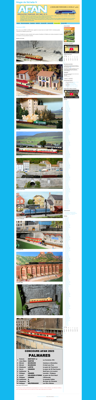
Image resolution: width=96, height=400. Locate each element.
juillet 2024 (67, 124)
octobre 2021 (67, 272)
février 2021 (67, 279)
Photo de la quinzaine (25, 23)
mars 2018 (67, 314)
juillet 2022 (67, 263)
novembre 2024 (68, 121)
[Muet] (76, 52)
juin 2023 (67, 252)
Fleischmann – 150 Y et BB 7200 (70, 214)
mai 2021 (67, 276)
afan (66, 83)
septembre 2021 (68, 273)
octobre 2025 (67, 110)
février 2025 (67, 118)
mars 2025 (67, 117)
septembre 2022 (68, 261)
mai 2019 (67, 300)
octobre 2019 (67, 295)
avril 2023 (67, 254)
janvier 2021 (67, 280)
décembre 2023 (68, 247)
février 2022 (67, 268)
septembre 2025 (68, 111)
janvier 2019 (67, 304)
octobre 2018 (67, 307)
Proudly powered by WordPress (41, 396)
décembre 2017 (68, 200)
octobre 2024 (67, 122)
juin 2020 (67, 287)
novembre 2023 (68, 248)
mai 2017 (67, 206)
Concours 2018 (50, 23)
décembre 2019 (68, 293)
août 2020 (67, 285)
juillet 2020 (67, 286)
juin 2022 (67, 264)
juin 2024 (67, 125)
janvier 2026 (67, 107)
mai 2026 (67, 103)
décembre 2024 (68, 120)
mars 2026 (67, 105)
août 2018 (67, 309)
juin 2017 (67, 205)
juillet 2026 (67, 101)
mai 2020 (67, 288)
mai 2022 (67, 265)
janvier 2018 (67, 316)
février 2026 (67, 106)
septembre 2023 (68, 250)
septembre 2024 (68, 123)
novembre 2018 (68, 306)
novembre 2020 (68, 282)
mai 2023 (67, 253)
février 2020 (67, 291)
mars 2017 (67, 208)
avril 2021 (67, 277)
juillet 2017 (67, 204)
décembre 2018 (68, 305)
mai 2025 (67, 115)
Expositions (32, 23)
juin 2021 (67, 275)
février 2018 (67, 315)
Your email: (65, 75)
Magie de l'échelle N (26, 2)
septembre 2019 (68, 296)
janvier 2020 (67, 292)
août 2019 (67, 297)
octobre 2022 (67, 260)
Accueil (18, 23)
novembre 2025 (68, 109)
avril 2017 (67, 207)
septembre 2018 (68, 308)
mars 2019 (67, 302)
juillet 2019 (67, 298)
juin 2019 (67, 299)
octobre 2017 (67, 202)
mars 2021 (67, 278)
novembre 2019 (68, 294)
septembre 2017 (68, 203)
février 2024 (67, 245)
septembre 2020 (68, 284)
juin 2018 (67, 311)
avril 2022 (67, 266)
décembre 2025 (68, 108)
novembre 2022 (68, 259)
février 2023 (67, 256)
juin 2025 (67, 114)
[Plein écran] (77, 52)
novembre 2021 (68, 271)
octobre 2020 (67, 283)
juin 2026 (67, 102)
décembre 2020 (68, 281)
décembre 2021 (68, 270)
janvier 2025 (67, 119)
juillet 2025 (67, 113)
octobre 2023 (67, 249)
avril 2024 (67, 127)
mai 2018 (67, 312)
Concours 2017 (43, 23)
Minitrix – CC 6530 (75, 82)
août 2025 (67, 112)
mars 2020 (67, 290)
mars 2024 (67, 128)
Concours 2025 (64, 23)
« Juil (64, 62)
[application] (71, 49)
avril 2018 (67, 313)
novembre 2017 (68, 201)
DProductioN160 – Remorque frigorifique (71, 213)
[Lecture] (65, 52)
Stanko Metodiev (56, 396)
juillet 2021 (67, 274)
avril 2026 (67, 104)
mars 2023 (67, 255)
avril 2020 (67, 289)
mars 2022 (67, 267)
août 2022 (67, 262)
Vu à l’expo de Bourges (72, 83)
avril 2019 (67, 301)
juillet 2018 (67, 310)
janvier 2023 (67, 257)
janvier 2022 (67, 269)
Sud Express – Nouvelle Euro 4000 (70, 212)
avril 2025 (67, 116)
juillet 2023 (67, 251)
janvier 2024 (67, 246)
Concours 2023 (57, 23)
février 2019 (67, 303)
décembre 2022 (68, 258)
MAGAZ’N (38, 23)
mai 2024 (67, 126)
